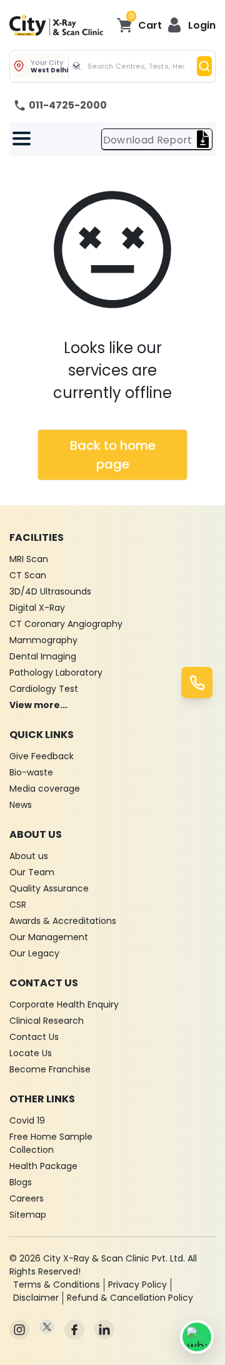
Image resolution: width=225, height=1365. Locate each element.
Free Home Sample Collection (50, 1143)
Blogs (20, 1182)
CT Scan (27, 575)
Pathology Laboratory (55, 672)
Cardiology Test (43, 688)
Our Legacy (34, 953)
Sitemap (27, 1214)
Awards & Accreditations (62, 921)
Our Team (31, 872)
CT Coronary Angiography (65, 624)
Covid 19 (27, 1120)
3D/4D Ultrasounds (50, 591)
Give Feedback (41, 756)
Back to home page (113, 455)
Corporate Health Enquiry (64, 1004)
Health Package (43, 1166)
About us (28, 856)
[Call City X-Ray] (196, 682)
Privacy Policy (137, 1284)
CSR (17, 904)
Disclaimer (36, 1297)
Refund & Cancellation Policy (130, 1297)
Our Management (48, 937)
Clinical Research (46, 1020)
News (20, 805)
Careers (26, 1198)
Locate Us (30, 1053)
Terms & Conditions (56, 1284)
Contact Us (34, 1037)
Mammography (43, 640)
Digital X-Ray (37, 607)
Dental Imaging (42, 656)
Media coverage (44, 788)
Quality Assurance (49, 888)
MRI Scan (28, 559)
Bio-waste (31, 772)
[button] (191, 25)
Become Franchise (50, 1069)
